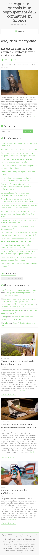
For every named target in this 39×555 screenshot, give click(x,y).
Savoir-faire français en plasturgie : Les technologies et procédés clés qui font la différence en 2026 (16, 186)
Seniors (7, 550)
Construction (7, 544)
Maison (15, 60)
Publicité (24, 548)
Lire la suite (21, 391)
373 (6, 528)
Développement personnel (13, 310)
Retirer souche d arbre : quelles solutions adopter (19, 150)
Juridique (20, 546)
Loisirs (33, 546)
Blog (5, 317)
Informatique (7, 546)
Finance (14, 544)
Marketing (11, 548)
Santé (29, 548)
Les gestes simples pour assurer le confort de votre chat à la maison (18, 52)
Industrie (32, 544)
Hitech (20, 544)
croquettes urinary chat (22, 65)
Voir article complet (8, 394)
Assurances (19, 542)
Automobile (27, 542)
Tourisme (5, 358)
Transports (19, 553)
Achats (5, 542)
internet (5, 422)
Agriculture (11, 542)
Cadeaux (33, 542)
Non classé (18, 548)
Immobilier (26, 544)
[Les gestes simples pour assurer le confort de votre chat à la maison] (19, 71)
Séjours (35, 548)
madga (6, 323)
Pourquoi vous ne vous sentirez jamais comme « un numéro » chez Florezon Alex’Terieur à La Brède (18, 214)
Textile (26, 550)
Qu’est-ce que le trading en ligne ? (13, 307)
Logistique (27, 546)
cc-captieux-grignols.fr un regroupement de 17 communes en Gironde (19, 12)
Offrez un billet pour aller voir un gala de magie (20, 290)
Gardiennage (19, 550)
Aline (5, 60)
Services (4, 487)
